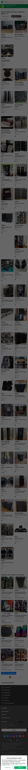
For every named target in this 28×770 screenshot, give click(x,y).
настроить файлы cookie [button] (16, 764)
